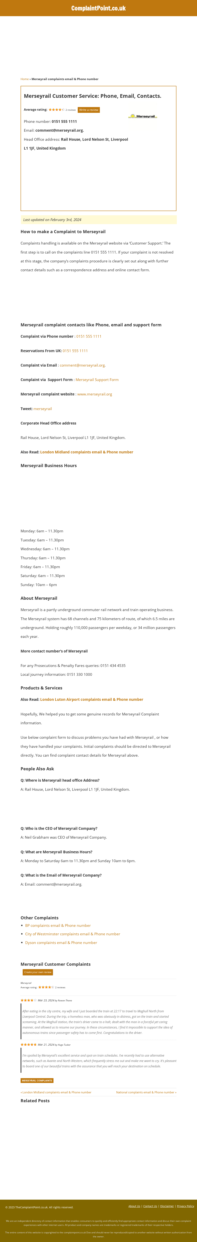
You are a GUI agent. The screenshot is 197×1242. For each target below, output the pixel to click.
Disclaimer (167, 1206)
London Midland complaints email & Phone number (86, 452)
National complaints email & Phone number (145, 1092)
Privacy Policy (185, 1206)
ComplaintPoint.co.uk (98, 8)
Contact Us (150, 1206)
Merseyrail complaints (37, 1080)
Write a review (88, 110)
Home (25, 79)
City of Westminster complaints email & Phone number (72, 933)
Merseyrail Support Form (97, 379)
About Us (134, 1206)
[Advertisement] (98, 48)
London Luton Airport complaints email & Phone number (91, 699)
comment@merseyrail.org (82, 365)
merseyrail (42, 408)
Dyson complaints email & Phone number (61, 942)
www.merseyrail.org (94, 394)
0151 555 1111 (89, 336)
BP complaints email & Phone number (58, 925)
